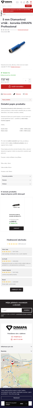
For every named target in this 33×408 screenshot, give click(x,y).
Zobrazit (16, 228)
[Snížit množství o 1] (29, 82)
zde (18, 394)
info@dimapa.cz (18, 336)
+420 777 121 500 (17, 339)
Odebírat (27, 310)
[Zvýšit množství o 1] (29, 79)
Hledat (28, 6)
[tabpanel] (16, 214)
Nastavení (16, 398)
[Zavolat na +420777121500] (21, 2)
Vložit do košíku (17, 87)
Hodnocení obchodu (16, 239)
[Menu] (31, 2)
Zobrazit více (16, 289)
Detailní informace (15, 67)
